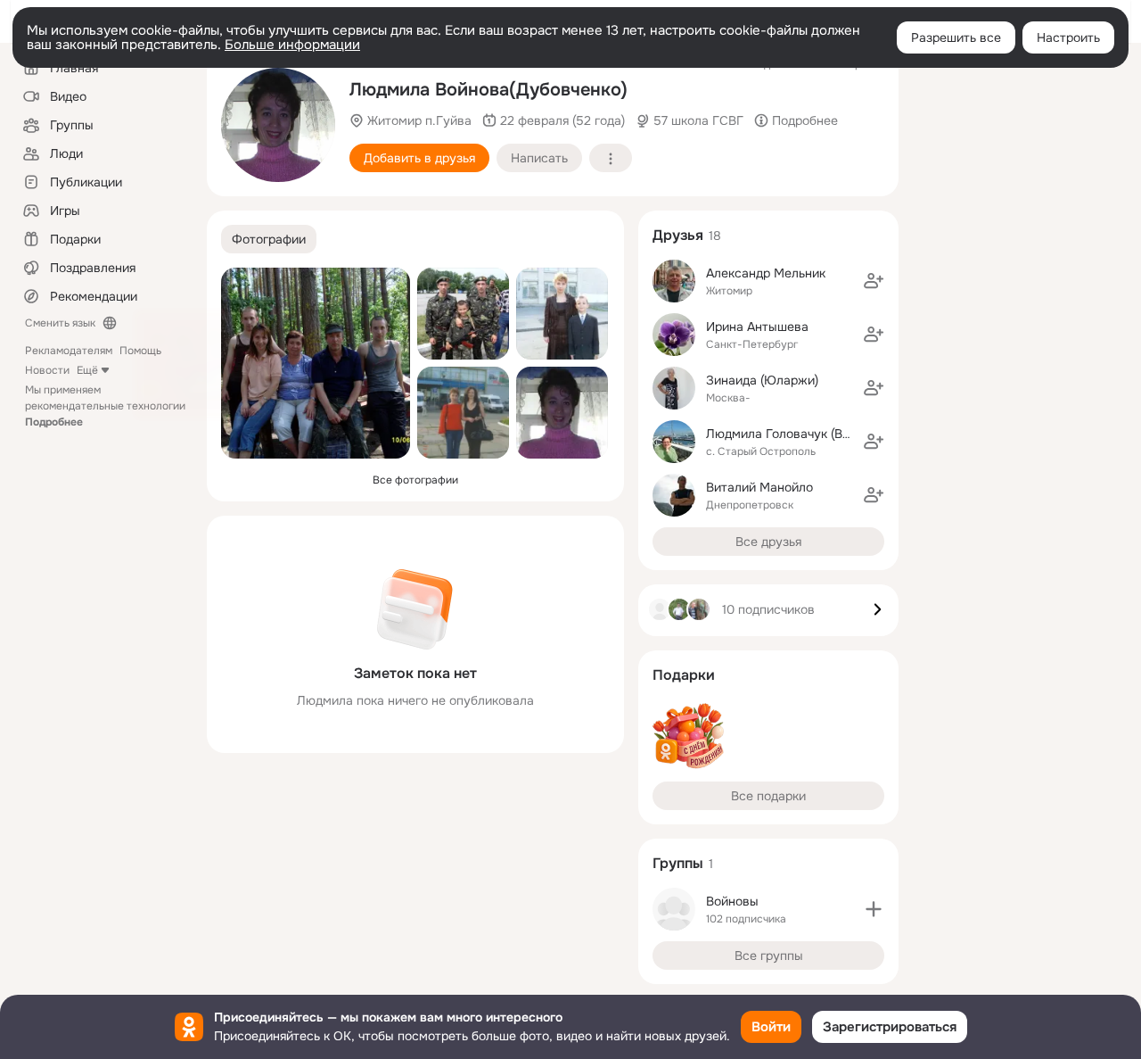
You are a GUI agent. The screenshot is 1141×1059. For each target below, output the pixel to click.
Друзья (678, 235)
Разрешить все (956, 37)
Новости (47, 370)
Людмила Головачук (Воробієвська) (812, 434)
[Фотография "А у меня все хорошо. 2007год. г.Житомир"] (278, 125)
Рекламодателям (68, 350)
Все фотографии (415, 480)
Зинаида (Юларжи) (762, 380)
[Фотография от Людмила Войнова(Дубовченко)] (463, 413)
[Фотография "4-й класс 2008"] (562, 314)
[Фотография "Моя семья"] (315, 363)
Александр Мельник (765, 273)
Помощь (140, 350)
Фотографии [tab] (269, 239)
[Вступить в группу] (873, 909)
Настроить (1068, 37)
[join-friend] (873, 281)
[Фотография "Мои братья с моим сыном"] (463, 314)
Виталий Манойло (759, 487)
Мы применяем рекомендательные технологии (105, 406)
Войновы (732, 901)
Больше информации (292, 45)
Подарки (684, 675)
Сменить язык (60, 323)
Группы (678, 863)
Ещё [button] (87, 370)
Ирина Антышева (757, 327)
